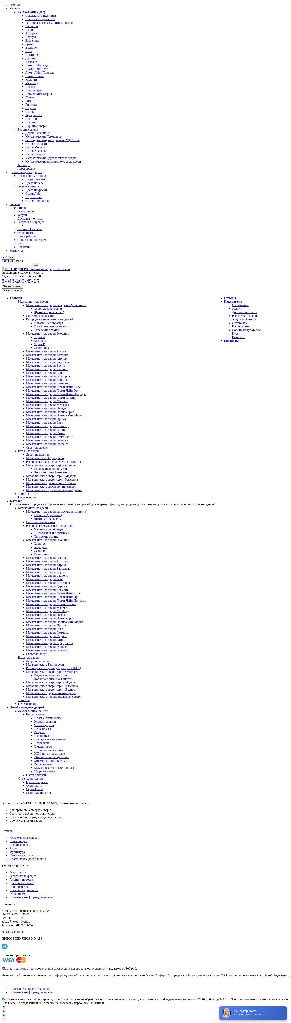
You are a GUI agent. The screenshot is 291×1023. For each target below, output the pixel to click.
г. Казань (8, 257)
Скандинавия (43, 347)
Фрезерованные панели (50, 739)
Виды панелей (36, 714)
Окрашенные (43, 764)
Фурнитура (17, 852)
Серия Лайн (34, 785)
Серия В (39, 344)
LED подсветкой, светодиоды (54, 767)
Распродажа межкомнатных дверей (49, 319)
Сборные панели (45, 771)
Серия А (39, 337)
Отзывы (230, 298)
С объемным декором (48, 750)
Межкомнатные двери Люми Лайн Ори (52, 390)
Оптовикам (239, 323)
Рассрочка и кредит (245, 315)
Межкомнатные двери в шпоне (47, 369)
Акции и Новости (244, 319)
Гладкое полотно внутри (50, 468)
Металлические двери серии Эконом (51, 483)
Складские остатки (47, 330)
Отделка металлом (30, 778)
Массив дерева (44, 725)
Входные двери (28, 451)
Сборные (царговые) (48, 308)
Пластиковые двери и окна (28, 859)
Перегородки (27, 497)
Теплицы (24, 493)
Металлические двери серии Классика (52, 479)
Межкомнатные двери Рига (44, 422)
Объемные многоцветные (51, 757)
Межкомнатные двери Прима (46, 419)
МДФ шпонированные (49, 753)
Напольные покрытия (24, 855)
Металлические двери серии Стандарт (52, 465)
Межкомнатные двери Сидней (46, 429)
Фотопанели (42, 735)
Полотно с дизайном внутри (53, 472)
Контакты (231, 340)
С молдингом (43, 746)
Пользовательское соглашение (30, 988)
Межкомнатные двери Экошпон (47, 333)
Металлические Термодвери (45, 458)
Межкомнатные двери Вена (44, 372)
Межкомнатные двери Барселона (48, 362)
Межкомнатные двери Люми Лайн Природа (56, 394)
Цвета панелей (36, 775)
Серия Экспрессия (38, 792)
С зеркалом (41, 743)
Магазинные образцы (48, 323)
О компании (240, 305)
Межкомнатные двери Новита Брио (50, 412)
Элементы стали (45, 721)
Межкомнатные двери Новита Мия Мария (54, 415)
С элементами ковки (48, 718)
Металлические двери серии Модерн (51, 476)
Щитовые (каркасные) (49, 312)
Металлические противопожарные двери (54, 490)
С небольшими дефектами (51, 326)
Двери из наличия (38, 454)
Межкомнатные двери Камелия (47, 383)
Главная (16, 298)
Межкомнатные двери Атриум (46, 358)
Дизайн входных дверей (27, 707)
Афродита (40, 340)
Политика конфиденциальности (31, 897)
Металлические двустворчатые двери (51, 486)
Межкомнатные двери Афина (46, 351)
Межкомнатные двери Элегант (47, 444)
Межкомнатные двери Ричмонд (47, 426)
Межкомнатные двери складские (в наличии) (56, 305)
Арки (13, 848)
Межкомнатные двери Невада (46, 408)
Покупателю (233, 301)
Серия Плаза (34, 789)
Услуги (237, 308)
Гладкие (39, 732)
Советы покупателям (246, 330)
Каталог (16, 501)
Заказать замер (12, 290)
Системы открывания (40, 315)
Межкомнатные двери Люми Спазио (51, 397)
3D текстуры (42, 728)
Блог (235, 333)
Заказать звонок (13, 286)
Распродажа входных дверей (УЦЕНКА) (53, 461)
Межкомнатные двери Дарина (46, 379)
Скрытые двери (36, 447)
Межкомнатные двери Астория (47, 355)
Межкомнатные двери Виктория (48, 376)
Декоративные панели (33, 711)
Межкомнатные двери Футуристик (49, 436)
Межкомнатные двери (33, 301)
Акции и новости (21, 879)
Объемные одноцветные (50, 760)
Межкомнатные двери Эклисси (47, 440)
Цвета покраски (37, 782)
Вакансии (238, 337)
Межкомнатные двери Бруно (45, 365)
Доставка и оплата (244, 312)
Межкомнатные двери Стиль (45, 433)
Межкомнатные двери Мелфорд (47, 404)
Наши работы (241, 326)
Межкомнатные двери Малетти (47, 401)
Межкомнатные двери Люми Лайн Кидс (53, 387)
